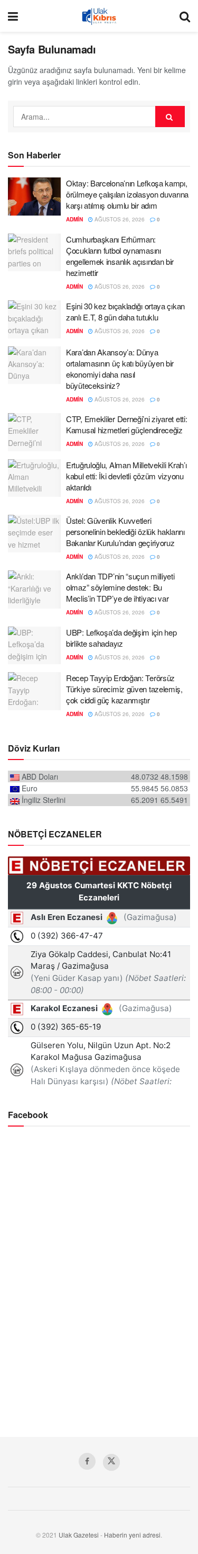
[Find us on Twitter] (111, 1462)
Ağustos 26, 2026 (119, 219)
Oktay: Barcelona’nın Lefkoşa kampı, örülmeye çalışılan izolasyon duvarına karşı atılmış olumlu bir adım (127, 194)
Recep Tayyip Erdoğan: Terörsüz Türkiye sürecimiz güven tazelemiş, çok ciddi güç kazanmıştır (124, 688)
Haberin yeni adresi (132, 1534)
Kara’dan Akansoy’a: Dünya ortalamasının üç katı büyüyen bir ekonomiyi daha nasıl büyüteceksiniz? (120, 368)
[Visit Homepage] (99, 15)
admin (74, 219)
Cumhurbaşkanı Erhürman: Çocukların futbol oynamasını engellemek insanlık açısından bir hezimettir (120, 256)
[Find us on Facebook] (87, 1461)
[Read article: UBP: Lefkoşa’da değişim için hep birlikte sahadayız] (34, 646)
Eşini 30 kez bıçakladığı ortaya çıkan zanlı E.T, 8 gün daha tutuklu (125, 311)
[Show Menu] (13, 16)
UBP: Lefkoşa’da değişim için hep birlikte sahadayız (121, 638)
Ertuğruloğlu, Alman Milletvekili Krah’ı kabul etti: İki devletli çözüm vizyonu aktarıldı (126, 476)
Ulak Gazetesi (79, 1534)
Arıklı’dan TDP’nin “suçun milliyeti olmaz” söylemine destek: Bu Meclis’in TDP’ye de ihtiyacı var (120, 587)
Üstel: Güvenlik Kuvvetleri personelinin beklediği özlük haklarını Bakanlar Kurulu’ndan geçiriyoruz (125, 531)
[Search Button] (185, 16)
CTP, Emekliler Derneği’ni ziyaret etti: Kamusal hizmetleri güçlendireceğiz (126, 424)
